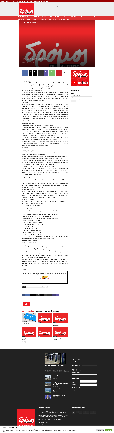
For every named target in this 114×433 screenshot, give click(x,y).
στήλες (27, 22)
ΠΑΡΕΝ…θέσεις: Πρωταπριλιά (43, 338)
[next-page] (25, 342)
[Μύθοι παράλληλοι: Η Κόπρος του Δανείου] (29, 332)
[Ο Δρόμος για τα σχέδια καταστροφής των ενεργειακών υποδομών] (48, 384)
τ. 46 (47, 286)
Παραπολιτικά (39, 286)
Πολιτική (44, 16)
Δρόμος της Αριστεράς (64, 19)
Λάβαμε (34, 19)
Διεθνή (50, 16)
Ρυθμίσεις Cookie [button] (100, 430)
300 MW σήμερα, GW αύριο (54, 365)
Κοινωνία (57, 16)
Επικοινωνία (20, 1)
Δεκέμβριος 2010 (32, 286)
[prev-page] (22, 342)
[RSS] (107, 1)
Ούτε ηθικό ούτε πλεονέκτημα (60, 395)
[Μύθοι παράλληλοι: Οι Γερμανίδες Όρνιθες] (45, 318)
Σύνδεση (26, 1)
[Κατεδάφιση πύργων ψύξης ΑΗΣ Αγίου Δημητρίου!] (48, 390)
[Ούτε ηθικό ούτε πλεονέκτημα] (48, 397)
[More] (64, 73)
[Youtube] (112, 1)
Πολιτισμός (64, 16)
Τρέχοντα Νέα (52, 19)
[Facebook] (98, 1)
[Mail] (103, 1)
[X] (110, 1)
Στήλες (82, 16)
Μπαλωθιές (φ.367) (25, 323)
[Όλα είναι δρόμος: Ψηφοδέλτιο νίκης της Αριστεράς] (60, 318)
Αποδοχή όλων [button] (109, 430)
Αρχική (23, 22)
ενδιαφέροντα (42, 19)
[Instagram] (101, 1)
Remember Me (77, 387)
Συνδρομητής (44, 1)
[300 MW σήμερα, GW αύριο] (57, 358)
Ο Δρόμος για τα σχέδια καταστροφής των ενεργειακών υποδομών (60, 383)
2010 (27, 286)
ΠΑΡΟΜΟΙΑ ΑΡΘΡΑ (28, 311)
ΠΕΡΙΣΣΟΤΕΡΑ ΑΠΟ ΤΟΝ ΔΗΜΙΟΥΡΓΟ (47, 311)
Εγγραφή (73, 101)
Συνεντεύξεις (36, 16)
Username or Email (75, 381)
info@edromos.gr (79, 372)
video (28, 19)
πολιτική (39, 322)
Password (74, 384)
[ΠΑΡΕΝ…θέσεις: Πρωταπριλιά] (45, 332)
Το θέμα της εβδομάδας (24, 16)
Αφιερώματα (21, 19)
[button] (95, 17)
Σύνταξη (26, 62)
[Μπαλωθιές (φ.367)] (29, 317)
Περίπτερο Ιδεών (74, 16)
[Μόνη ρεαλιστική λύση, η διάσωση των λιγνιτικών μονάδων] (48, 377)
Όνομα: (72, 93)
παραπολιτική (24, 321)
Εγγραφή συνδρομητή (35, 1)
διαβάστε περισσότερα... (43, 422)
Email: (73, 97)
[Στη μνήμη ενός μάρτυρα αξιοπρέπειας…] (60, 332)
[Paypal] (105, 1)
